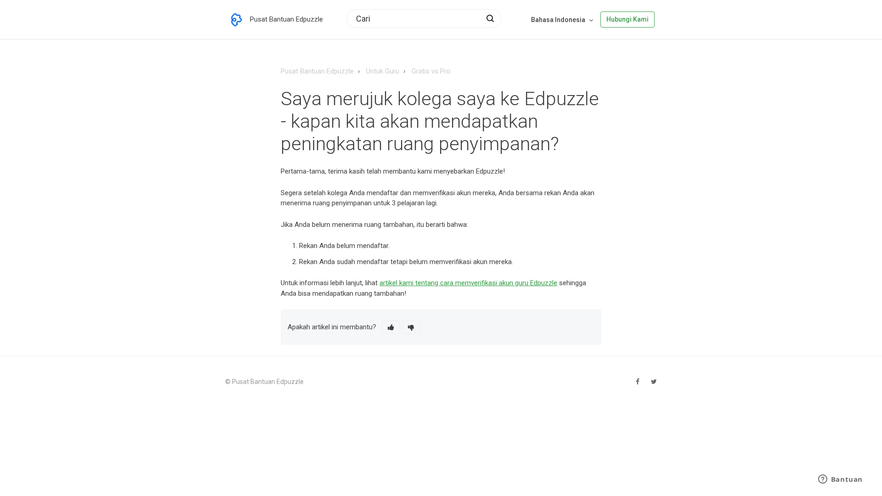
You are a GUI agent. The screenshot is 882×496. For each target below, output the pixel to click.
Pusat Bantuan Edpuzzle (317, 71)
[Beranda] (236, 19)
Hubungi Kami (627, 19)
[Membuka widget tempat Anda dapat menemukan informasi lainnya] (840, 479)
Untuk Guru (382, 71)
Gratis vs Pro (431, 71)
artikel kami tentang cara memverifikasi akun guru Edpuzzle (468, 283)
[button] (391, 327)
